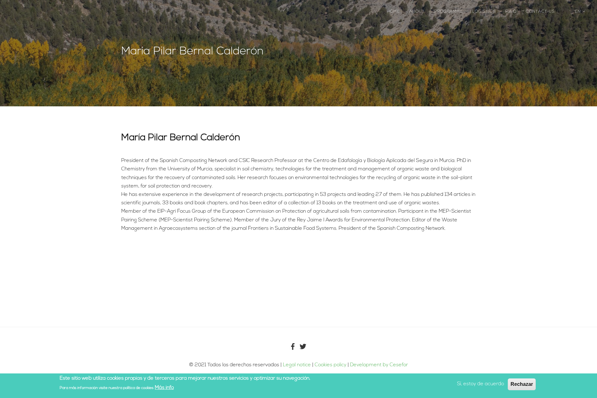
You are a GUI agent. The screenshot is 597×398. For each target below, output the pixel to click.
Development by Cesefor (379, 365)
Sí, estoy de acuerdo (480, 384)
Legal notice (297, 365)
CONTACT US (540, 12)
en (578, 12)
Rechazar (522, 384)
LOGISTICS (484, 12)
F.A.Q (510, 12)
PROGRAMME (448, 12)
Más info (164, 387)
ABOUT (417, 12)
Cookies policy (331, 365)
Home (393, 12)
